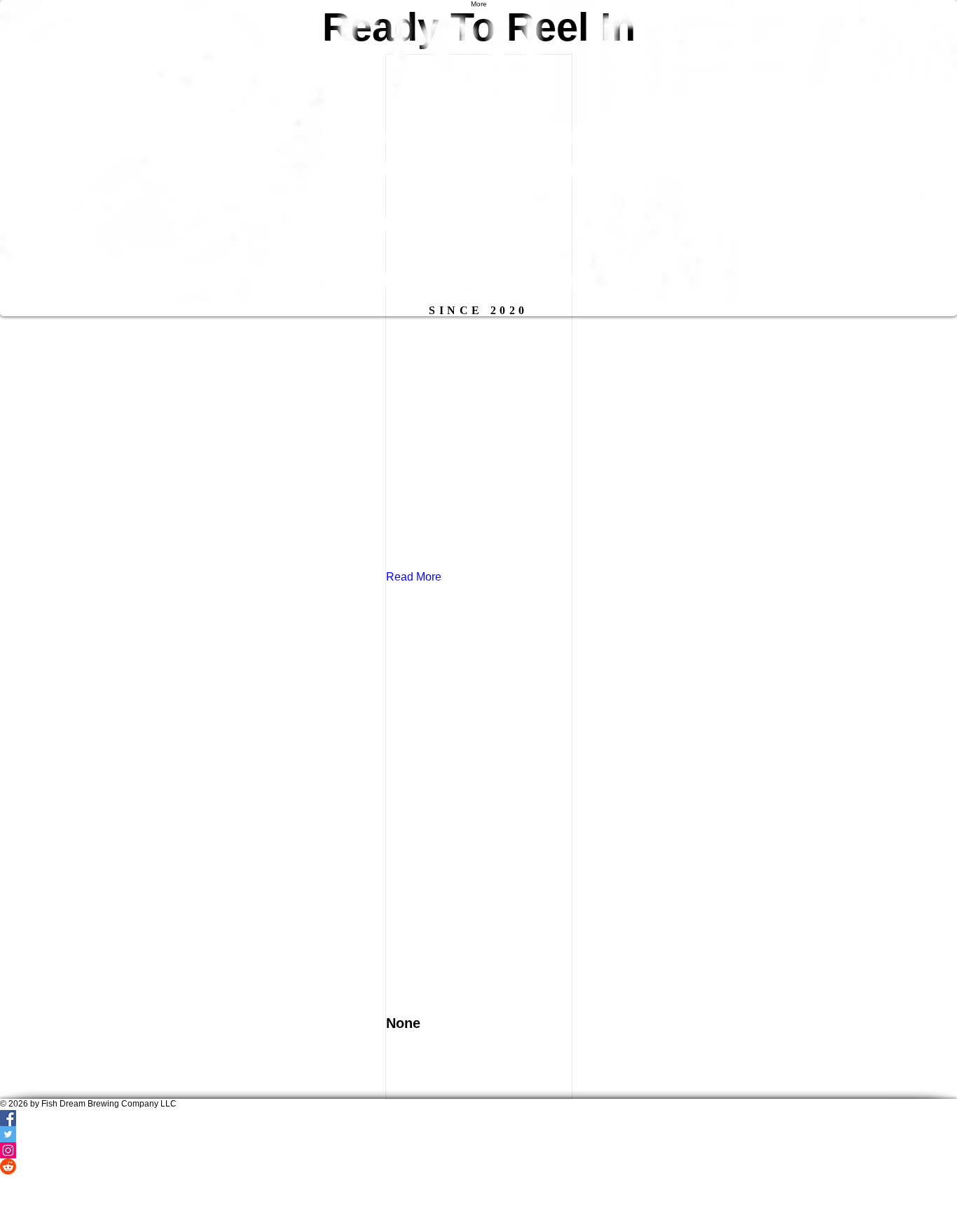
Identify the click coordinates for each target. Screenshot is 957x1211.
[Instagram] (478, 1164)
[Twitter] (478, 1148)
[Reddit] (478, 1180)
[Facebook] (478, 1132)
